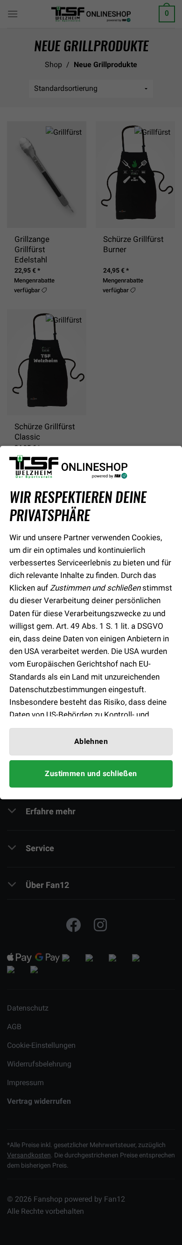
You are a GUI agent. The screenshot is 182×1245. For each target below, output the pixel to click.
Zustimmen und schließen (91, 774)
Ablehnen (91, 741)
